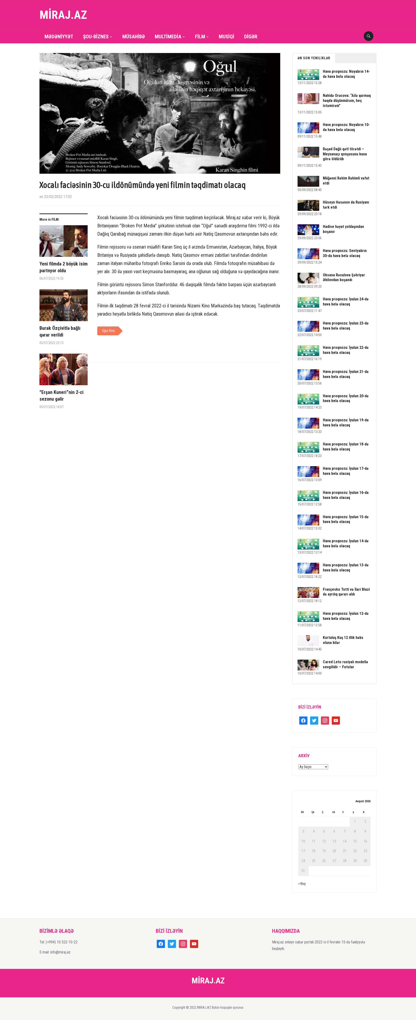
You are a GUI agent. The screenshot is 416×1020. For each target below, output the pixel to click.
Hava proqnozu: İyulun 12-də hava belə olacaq (346, 616)
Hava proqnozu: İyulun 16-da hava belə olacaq (346, 495)
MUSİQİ (226, 37)
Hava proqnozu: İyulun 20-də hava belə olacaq (346, 398)
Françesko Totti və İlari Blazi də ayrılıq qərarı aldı (346, 592)
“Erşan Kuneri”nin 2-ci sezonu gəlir (61, 395)
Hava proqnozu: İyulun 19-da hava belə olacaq (346, 422)
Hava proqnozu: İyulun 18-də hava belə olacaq (346, 446)
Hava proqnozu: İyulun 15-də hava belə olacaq (346, 519)
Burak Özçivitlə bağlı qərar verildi (59, 331)
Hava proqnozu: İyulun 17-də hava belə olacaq (346, 471)
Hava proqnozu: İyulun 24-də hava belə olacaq (346, 301)
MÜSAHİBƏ (133, 37)
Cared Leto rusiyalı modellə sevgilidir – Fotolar (345, 664)
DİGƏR (250, 37)
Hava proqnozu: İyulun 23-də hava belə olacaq (346, 326)
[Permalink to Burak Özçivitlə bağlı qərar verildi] (63, 307)
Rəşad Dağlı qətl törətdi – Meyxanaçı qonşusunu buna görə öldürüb (345, 154)
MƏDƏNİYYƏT (59, 37)
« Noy (302, 884)
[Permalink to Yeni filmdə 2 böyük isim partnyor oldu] (63, 243)
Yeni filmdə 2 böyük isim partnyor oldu (63, 267)
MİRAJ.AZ (63, 15)
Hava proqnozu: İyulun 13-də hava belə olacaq (346, 567)
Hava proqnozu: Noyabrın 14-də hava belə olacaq (346, 74)
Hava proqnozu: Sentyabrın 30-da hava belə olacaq (345, 253)
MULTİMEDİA (168, 37)
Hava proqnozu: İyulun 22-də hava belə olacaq (346, 350)
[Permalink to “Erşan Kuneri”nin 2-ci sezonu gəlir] (63, 371)
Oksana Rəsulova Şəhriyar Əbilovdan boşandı (344, 277)
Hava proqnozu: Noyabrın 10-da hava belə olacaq (346, 127)
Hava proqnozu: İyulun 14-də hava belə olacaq (346, 543)
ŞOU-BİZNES (96, 37)
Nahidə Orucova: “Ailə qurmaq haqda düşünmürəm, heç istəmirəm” (347, 100)
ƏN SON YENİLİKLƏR (314, 58)
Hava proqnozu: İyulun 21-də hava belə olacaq (346, 374)
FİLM (200, 37)
